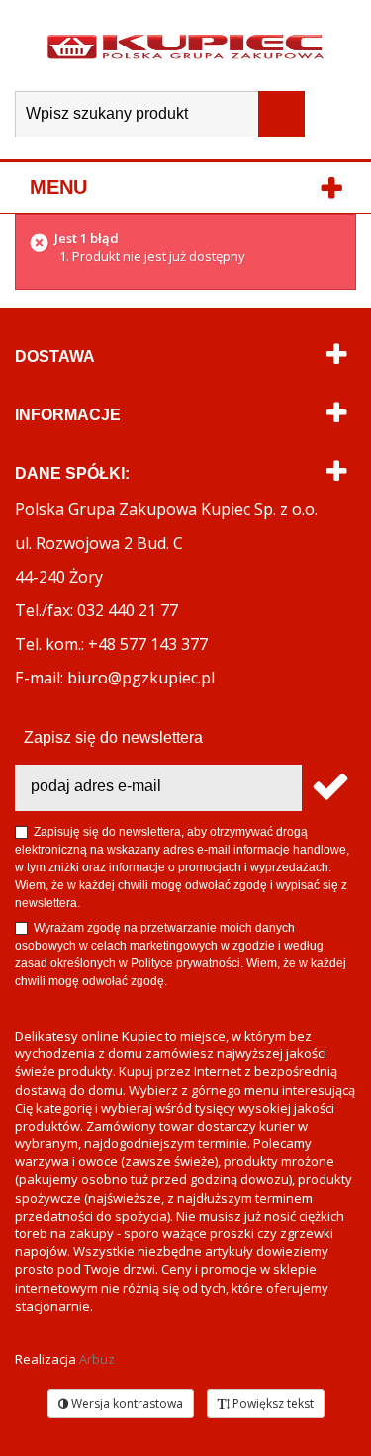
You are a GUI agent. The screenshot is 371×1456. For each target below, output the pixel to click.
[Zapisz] (329, 788)
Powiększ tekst (272, 1403)
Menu (58, 187)
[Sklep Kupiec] (185, 45)
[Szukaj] (281, 114)
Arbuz (97, 1359)
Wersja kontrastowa (125, 1403)
